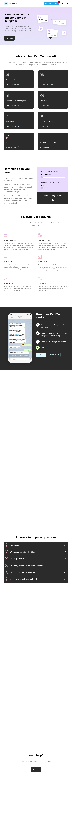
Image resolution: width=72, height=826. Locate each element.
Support (36, 769)
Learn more (54, 355)
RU (63, 3)
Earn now (9, 38)
